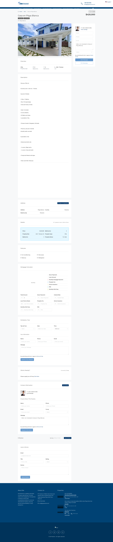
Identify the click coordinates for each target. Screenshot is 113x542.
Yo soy (47, 409)
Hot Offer (26, 18)
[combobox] (28, 328)
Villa (25, 11)
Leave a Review (68, 437)
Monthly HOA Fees (25, 307)
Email (55, 338)
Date (38, 326)
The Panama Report (57, 8)
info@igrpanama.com (89, 4)
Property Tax (40, 301)
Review (22, 465)
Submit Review (25, 477)
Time (55, 326)
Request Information (27, 430)
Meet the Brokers (37, 8)
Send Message (84, 59)
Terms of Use (40, 356)
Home (20, 8)
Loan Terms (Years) (25, 301)
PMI (38, 307)
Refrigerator (41, 257)
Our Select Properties (47, 8)
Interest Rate (57, 295)
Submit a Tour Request (27, 359)
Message (23, 344)
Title (22, 459)
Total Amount (24, 295)
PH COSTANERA (68, 493)
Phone (39, 338)
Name (22, 338)
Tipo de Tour (24, 326)
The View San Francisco (70, 510)
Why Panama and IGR (27, 8)
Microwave (41, 254)
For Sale (21, 18)
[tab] (62, 28)
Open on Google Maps (63, 203)
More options (77, 8)
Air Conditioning (26, 254)
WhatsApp (30, 393)
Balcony (24, 257)
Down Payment (41, 295)
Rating (47, 459)
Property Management (67, 8)
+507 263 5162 (87, 2)
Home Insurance (58, 301)
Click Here (36, 376)
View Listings (65, 385)
